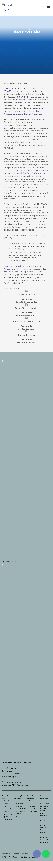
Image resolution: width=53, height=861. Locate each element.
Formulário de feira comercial (44, 808)
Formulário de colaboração (44, 801)
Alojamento (33, 811)
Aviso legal (6, 853)
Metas (6, 804)
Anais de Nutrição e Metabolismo (23, 173)
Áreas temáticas (19, 802)
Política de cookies (20, 853)
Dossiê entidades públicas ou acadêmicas (44, 836)
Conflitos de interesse (8, 820)
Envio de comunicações (21, 807)
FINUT (18, 269)
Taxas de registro (32, 802)
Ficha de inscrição (32, 807)
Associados (44, 842)
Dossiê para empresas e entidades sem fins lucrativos (44, 825)
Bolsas (18, 816)
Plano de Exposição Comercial (43, 815)
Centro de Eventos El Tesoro (21, 99)
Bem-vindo (7, 801)
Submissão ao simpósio (20, 812)
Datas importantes (8, 808)
